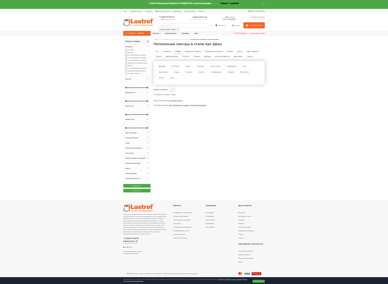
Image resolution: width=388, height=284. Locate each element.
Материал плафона (193, 51)
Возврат (241, 223)
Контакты (201, 11)
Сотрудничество (135, 11)
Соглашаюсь (259, 281)
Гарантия (241, 220)
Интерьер (167, 51)
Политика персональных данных (132, 251)
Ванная (130, 65)
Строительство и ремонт (182, 220)
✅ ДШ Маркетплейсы (162, 11)
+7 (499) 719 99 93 (131, 238)
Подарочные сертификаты (182, 227)
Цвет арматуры (171, 56)
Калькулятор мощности (246, 231)
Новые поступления (180, 238)
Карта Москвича (244, 254)
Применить (137, 186)
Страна (250, 56)
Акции (240, 262)
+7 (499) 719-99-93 (166, 17)
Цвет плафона (252, 51)
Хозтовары (177, 223)
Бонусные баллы (189, 11)
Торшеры (185, 33)
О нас (125, 11)
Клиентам (148, 11)
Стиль (178, 51)
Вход (252, 11)
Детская (130, 52)
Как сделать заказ (244, 227)
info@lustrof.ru (129, 247)
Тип (157, 51)
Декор (240, 51)
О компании (210, 212)
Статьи (240, 234)
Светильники (170, 33)
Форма (230, 51)
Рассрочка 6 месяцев (245, 258)
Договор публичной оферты (131, 253)
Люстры (156, 33)
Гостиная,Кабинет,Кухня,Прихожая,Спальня (137, 68)
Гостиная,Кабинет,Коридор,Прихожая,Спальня (137, 57)
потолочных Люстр (175, 101)
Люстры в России (179, 234)
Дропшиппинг (210, 220)
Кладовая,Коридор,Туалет (136, 71)
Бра (196, 33)
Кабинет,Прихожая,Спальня (137, 63)
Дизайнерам (177, 11)
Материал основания (214, 51)
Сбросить (136, 190)
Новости (241, 238)
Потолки (185, 56)
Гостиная (130, 50)
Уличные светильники (198, 105)
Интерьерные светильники (170, 39)
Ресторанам (210, 227)
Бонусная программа (245, 251)
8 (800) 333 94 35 (200, 17)
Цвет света (238, 56)
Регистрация (260, 11)
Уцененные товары (257, 33)
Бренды (207, 56)
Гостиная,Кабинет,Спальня (136, 60)
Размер (196, 56)
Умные (158, 56)
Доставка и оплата (244, 216)
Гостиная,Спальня (133, 73)
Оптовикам (210, 216)
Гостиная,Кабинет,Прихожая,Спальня (137, 55)
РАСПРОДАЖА (241, 33)
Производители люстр (181, 231)
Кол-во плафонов (222, 56)
